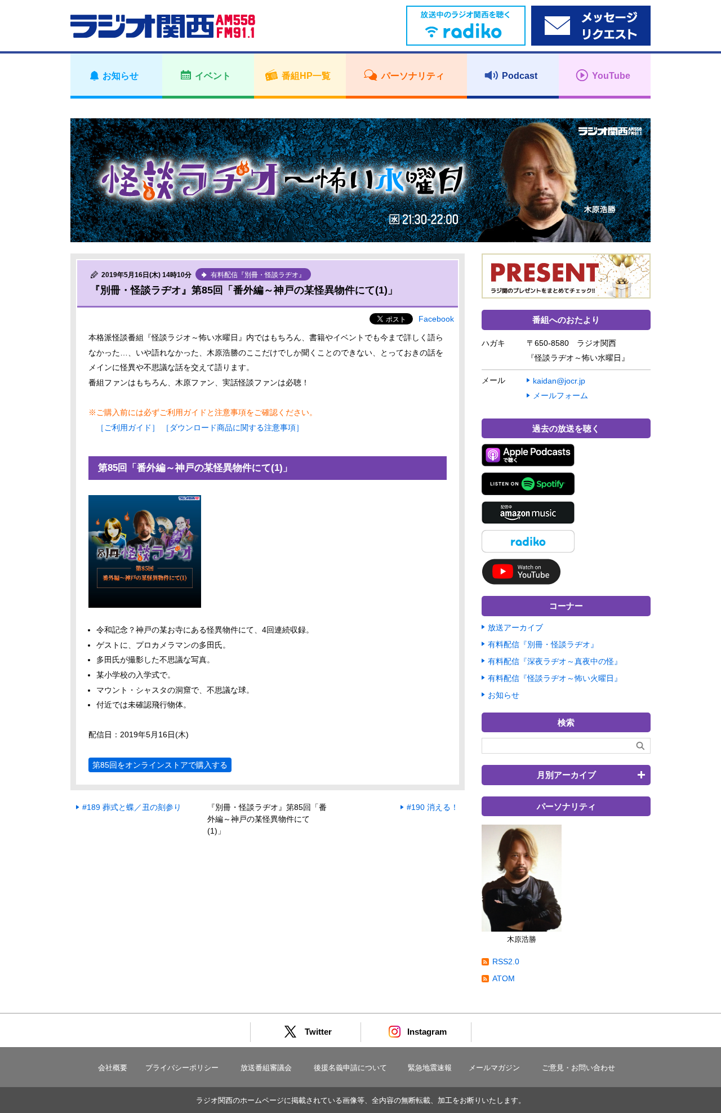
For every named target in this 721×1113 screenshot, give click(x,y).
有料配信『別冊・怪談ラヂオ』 (543, 644)
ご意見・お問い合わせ (578, 1067)
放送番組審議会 (266, 1067)
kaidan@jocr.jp (559, 380)
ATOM (503, 978)
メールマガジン (494, 1067)
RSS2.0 (505, 961)
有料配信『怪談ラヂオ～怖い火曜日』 (555, 678)
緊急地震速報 (430, 1067)
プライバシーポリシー (182, 1067)
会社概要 (112, 1067)
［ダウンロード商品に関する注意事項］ (233, 427)
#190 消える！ (433, 807)
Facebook (436, 318)
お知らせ (503, 695)
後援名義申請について (350, 1067)
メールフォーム (560, 395)
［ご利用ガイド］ (127, 427)
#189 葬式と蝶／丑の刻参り (131, 807)
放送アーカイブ (515, 627)
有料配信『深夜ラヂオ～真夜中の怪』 (555, 661)
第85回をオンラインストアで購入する (160, 764)
